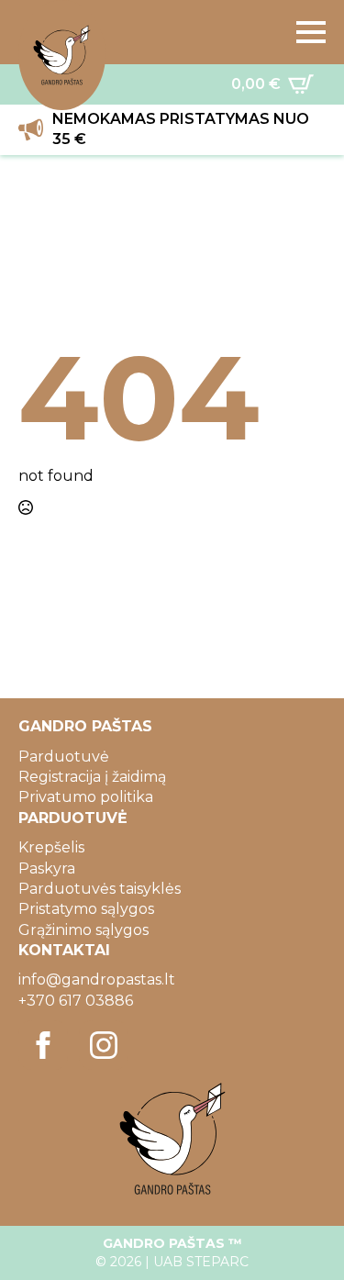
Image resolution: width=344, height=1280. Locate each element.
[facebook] (43, 1045)
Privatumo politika (85, 797)
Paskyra (46, 868)
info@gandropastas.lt (96, 979)
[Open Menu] (311, 32)
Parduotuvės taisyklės (99, 888)
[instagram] (103, 1045)
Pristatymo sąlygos (86, 909)
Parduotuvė (63, 756)
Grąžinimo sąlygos (83, 930)
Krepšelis (51, 847)
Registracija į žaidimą (92, 776)
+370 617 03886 (75, 1000)
